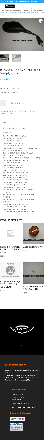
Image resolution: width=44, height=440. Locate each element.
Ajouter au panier (19, 103)
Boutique (8, 10)
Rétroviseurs (5, 12)
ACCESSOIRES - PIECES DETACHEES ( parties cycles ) (27, 10)
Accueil (2, 10)
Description (7, 123)
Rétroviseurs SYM (15, 12)
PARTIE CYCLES (31, 111)
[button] (41, 21)
